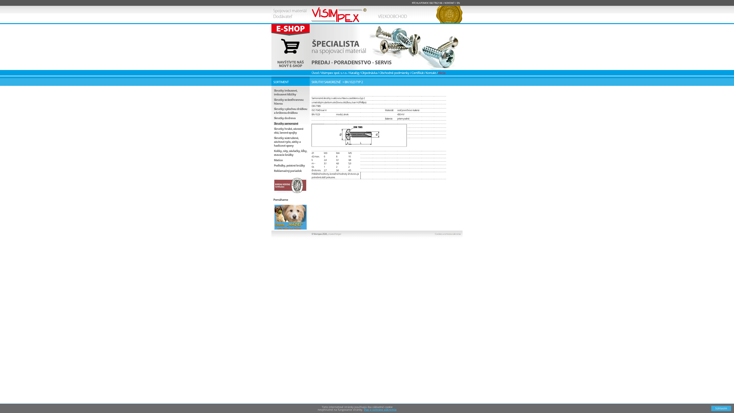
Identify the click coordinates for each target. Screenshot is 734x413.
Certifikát (418, 73)
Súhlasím (721, 408)
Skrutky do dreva (285, 118)
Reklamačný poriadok (288, 171)
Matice (278, 160)
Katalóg (354, 73)
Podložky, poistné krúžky (289, 165)
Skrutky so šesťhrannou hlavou (289, 101)
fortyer (335, 234)
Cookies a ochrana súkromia (448, 234)
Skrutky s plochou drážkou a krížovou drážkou (290, 111)
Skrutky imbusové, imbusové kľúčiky (285, 92)
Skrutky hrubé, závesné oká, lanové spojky (288, 130)
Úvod (315, 73)
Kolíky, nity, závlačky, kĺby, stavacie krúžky (290, 153)
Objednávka (369, 73)
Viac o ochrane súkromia (380, 409)
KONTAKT (450, 3)
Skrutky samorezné (286, 123)
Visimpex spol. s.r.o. (334, 73)
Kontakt (431, 73)
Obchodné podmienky (394, 73)
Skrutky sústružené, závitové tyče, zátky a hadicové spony (287, 141)
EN (458, 3)
